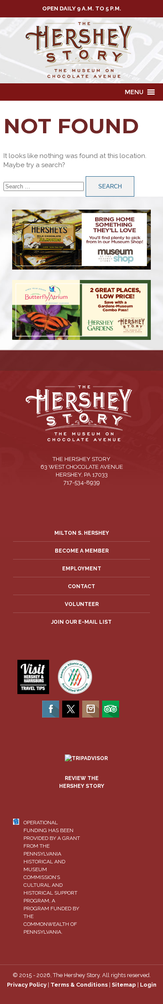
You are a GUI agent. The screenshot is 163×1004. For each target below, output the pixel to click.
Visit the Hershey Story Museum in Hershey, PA (81, 50)
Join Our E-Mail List (81, 622)
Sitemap (124, 984)
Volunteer (82, 604)
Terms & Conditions (79, 984)
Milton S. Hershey (81, 533)
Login (148, 984)
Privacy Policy (27, 984)
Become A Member (82, 551)
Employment (81, 569)
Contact (81, 586)
